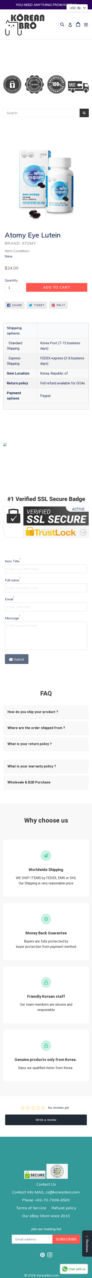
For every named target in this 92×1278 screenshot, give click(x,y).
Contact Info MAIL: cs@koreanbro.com (46, 1192)
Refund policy (64, 1207)
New (9, 256)
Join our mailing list (46, 1229)
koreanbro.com (48, 1275)
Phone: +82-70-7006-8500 (46, 1200)
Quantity (11, 280)
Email (9, 599)
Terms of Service (31, 1207)
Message (12, 618)
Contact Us (46, 1184)
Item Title (13, 561)
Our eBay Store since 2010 (46, 1215)
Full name (12, 580)
